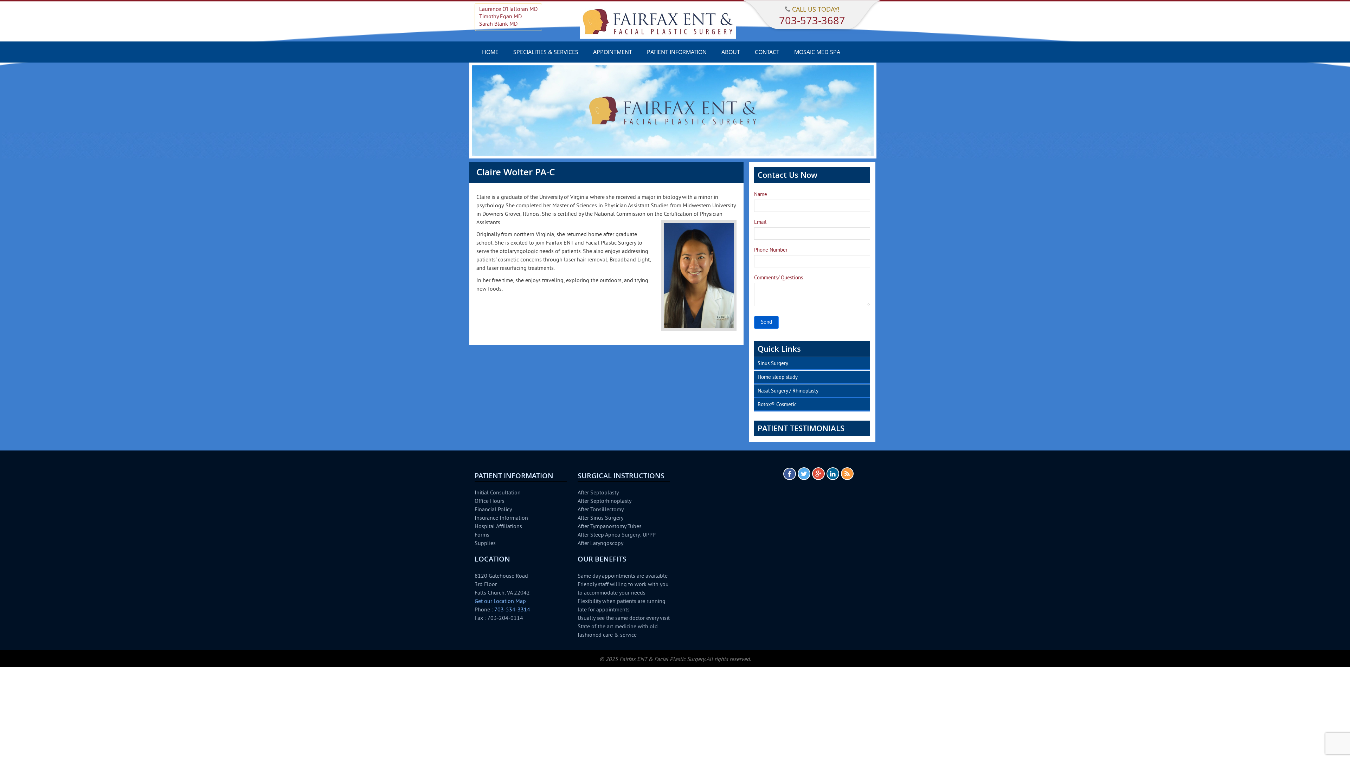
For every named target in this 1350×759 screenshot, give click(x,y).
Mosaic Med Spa (817, 52)
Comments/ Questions (778, 278)
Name (760, 195)
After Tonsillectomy (601, 509)
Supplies (485, 543)
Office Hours (489, 501)
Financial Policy (493, 509)
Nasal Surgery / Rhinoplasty (788, 391)
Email (760, 222)
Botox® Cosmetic (777, 405)
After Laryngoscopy (600, 543)
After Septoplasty (598, 493)
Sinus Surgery (773, 364)
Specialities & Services (545, 52)
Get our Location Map (500, 601)
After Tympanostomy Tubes (610, 526)
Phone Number (771, 250)
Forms (482, 535)
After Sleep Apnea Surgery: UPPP (617, 535)
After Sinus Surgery (600, 518)
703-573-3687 (812, 20)
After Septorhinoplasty (604, 501)
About (730, 52)
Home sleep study (778, 377)
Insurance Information (501, 518)
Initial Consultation (498, 493)
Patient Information (677, 52)
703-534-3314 (512, 610)
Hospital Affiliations (498, 526)
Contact (767, 52)
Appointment (612, 52)
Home (490, 52)
